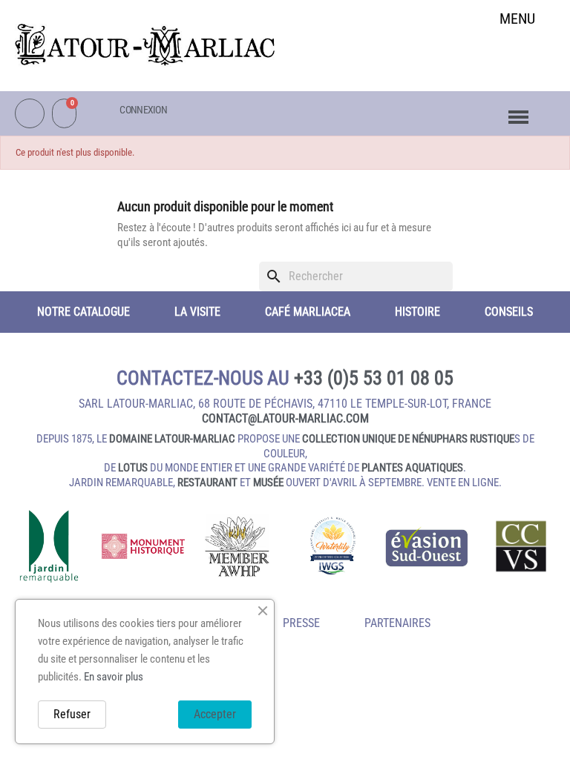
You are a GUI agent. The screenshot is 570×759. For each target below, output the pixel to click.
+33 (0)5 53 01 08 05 (373, 378)
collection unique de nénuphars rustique (408, 438)
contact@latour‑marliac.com (285, 418)
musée (268, 482)
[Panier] (64, 113)
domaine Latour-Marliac (172, 438)
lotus (133, 467)
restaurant (207, 482)
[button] (517, 57)
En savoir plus (113, 676)
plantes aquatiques (412, 467)
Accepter (215, 714)
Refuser (72, 714)
